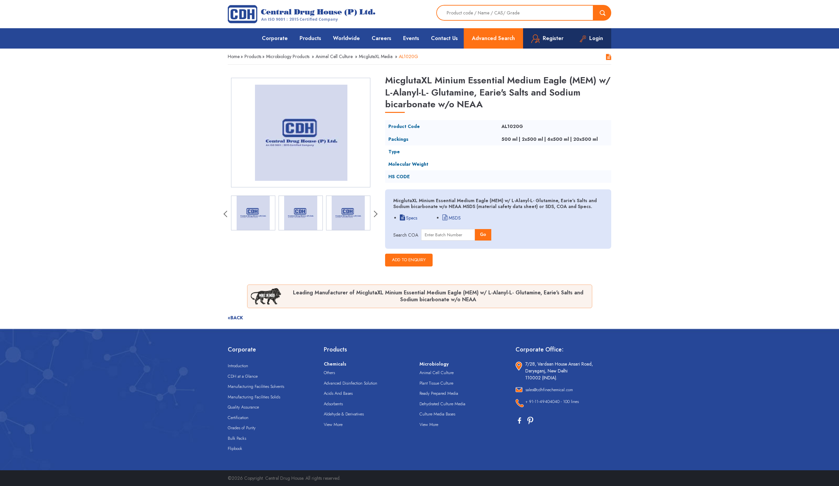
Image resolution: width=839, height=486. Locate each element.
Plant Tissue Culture (436, 383)
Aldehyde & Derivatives (344, 414)
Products (310, 38)
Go (483, 234)
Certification (238, 417)
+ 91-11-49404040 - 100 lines (552, 401)
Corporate (275, 38)
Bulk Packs (237, 438)
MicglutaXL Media (376, 56)
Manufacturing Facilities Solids (254, 397)
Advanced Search (493, 38)
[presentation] (226, 214)
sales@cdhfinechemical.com (549, 390)
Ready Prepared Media (439, 393)
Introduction (238, 366)
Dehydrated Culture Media (442, 404)
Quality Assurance (243, 407)
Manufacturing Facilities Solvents (256, 386)
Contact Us (444, 38)
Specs (411, 218)
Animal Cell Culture (334, 56)
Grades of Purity (242, 428)
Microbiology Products (287, 56)
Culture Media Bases (437, 414)
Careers (381, 38)
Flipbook (235, 448)
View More (333, 424)
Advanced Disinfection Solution (350, 383)
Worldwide (346, 38)
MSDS (454, 218)
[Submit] (602, 13)
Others (329, 373)
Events (411, 38)
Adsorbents (333, 404)
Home (234, 56)
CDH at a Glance (243, 376)
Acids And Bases (338, 393)
